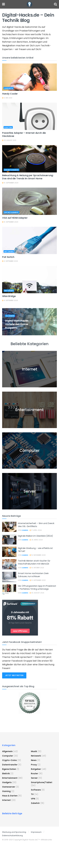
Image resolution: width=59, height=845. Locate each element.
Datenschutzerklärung (12, 835)
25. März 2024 (37, 540)
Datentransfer (9, 764)
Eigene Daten (9, 769)
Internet (6, 800)
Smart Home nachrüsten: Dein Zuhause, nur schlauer (33, 575)
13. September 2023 (38, 580)
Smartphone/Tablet (41, 782)
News (34, 760)
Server (34, 778)
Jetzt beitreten (14, 675)
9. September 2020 (10, 261)
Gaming (6, 791)
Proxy (34, 764)
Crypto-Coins (9, 760)
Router (34, 773)
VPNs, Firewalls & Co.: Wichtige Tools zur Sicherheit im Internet (18, 324)
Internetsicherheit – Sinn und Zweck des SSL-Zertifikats (36, 525)
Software (36, 789)
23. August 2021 (9, 140)
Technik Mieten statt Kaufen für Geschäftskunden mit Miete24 (34, 562)
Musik (34, 751)
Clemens (24, 530)
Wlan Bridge (9, 296)
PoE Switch (8, 257)
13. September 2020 (10, 222)
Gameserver (8, 786)
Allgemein (10, 316)
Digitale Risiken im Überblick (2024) (35, 535)
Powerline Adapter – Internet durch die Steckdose (24, 134)
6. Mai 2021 (7, 98)
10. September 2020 (10, 183)
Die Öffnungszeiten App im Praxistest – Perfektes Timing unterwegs (37, 587)
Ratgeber (36, 769)
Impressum (36, 832)
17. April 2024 (36, 530)
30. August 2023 (37, 593)
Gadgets (8, 88)
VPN (33, 798)
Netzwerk (9, 251)
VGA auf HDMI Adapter (15, 217)
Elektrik (8, 127)
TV (32, 794)
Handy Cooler (10, 93)
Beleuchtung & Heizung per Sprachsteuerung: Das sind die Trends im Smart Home (27, 177)
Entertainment (11, 170)
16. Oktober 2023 (37, 568)
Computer (7, 755)
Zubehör (35, 803)
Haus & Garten (9, 795)
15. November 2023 (38, 555)
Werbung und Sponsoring (14, 832)
